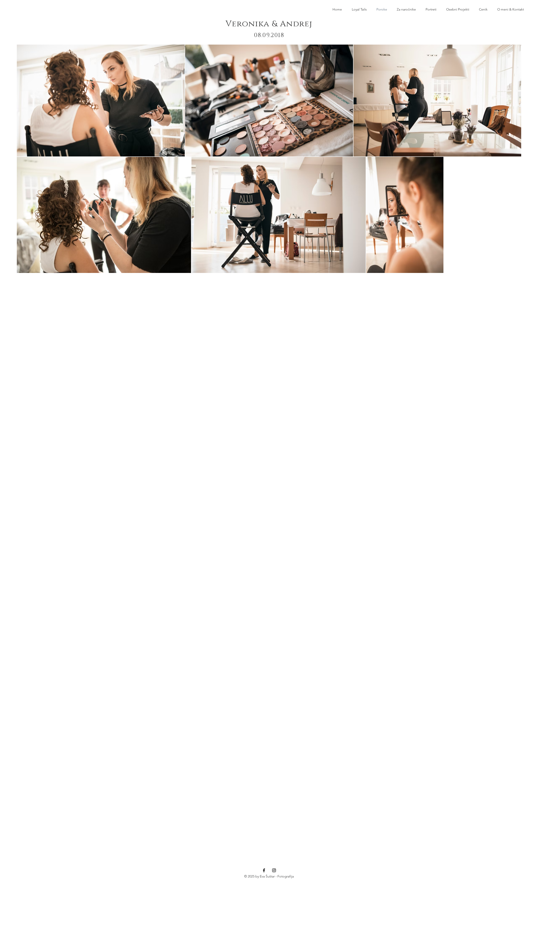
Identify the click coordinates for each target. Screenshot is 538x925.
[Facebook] (263, 870)
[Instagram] (274, 870)
